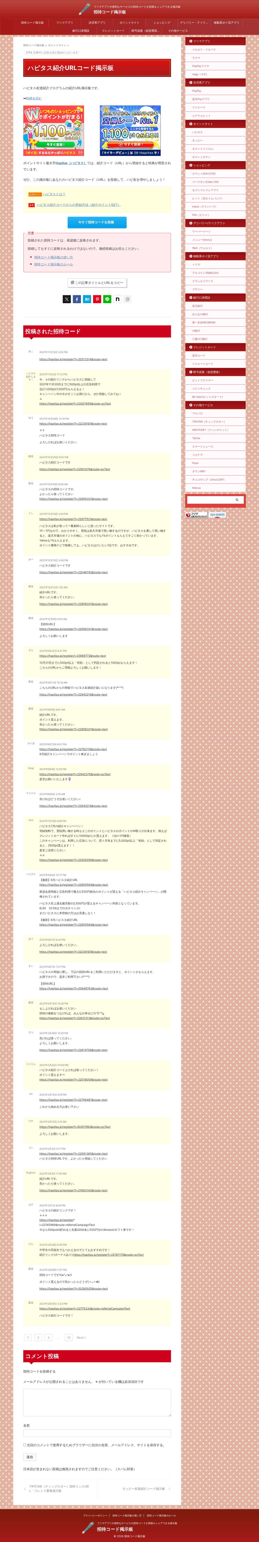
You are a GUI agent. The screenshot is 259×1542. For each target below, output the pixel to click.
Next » (81, 1337)
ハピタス (197, 132)
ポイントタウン (201, 157)
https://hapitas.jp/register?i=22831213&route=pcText (74, 1018)
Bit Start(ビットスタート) (207, 396)
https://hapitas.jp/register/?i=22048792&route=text (73, 572)
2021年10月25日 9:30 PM (53, 457)
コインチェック (201, 388)
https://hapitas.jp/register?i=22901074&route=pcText (74, 469)
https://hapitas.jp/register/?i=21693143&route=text (73, 1190)
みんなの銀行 (200, 314)
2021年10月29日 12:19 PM (54, 418)
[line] (107, 299)
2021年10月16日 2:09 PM (53, 513)
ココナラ (197, 454)
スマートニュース (202, 446)
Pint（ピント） (201, 214)
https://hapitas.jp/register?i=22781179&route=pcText (108, 1254)
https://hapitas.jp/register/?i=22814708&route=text (73, 1050)
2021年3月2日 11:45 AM (53, 1173)
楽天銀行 (197, 305)
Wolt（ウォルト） (202, 248)
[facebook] (77, 299)
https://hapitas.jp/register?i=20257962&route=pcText (74, 1126)
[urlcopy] (127, 299)
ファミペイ (198, 107)
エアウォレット (201, 115)
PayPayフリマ (200, 66)
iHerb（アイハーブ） (205, 206)
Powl (195, 463)
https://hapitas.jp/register (56, 1220)
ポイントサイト (129, 22)
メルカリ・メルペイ (204, 49)
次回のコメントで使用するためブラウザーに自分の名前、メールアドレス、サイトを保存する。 (96, 1445)
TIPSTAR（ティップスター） (209, 421)
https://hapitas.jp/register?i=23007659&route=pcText (75, 403)
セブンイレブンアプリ (205, 190)
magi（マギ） (200, 74)
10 (68, 1337)
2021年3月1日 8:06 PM (52, 1205)
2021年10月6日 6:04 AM (53, 619)
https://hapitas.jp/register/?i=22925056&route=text (73, 860)
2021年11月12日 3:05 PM (53, 352)
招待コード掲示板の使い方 (53, 257)
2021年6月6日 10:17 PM (52, 875)
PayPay (196, 90)
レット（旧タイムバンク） (208, 198)
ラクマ (196, 57)
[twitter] (67, 299)
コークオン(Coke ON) (205, 181)
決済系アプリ (97, 22)
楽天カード (198, 355)
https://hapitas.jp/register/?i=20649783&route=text (73, 988)
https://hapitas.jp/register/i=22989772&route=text (72, 655)
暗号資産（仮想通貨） (146, 30)
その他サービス (178, 30)
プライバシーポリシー (95, 1515)
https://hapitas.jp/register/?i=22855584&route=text (73, 884)
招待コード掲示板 (110, 11)
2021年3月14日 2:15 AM (53, 1121)
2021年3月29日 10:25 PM (53, 1033)
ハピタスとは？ (54, 194)
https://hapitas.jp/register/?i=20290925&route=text (73, 1288)
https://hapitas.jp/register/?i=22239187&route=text (73, 423)
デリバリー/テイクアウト (209, 223)
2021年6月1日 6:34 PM (52, 939)
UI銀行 (196, 330)
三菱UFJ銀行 (200, 339)
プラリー (197, 289)
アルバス (197, 413)
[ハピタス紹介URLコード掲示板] (87, 299)
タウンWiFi (198, 471)
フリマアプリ (64, 22)
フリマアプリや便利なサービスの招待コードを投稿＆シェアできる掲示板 (137, 1523)
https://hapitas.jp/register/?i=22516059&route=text (73, 1079)
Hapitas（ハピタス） (71, 163)
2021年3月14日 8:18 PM (53, 1094)
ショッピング (161, 22)
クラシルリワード (202, 281)
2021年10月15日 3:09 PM (53, 560)
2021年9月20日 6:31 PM (53, 650)
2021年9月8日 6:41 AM (52, 709)
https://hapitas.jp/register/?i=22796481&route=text (73, 1099)
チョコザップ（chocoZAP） (209, 479)
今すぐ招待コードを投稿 (96, 222)
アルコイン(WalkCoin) (205, 272)
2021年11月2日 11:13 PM (53, 374)
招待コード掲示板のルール (53, 264)
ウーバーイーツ (201, 231)
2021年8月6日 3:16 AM (52, 794)
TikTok (196, 438)
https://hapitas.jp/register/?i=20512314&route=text (73, 359)
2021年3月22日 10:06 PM (53, 1065)
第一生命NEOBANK (203, 322)
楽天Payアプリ (201, 99)
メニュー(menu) (202, 239)
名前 (26, 1425)
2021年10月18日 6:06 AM (53, 484)
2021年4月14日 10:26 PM (53, 1003)
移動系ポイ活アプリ (226, 22)
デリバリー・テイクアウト (195, 22)
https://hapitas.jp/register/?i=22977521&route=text (73, 519)
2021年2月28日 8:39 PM (53, 1244)
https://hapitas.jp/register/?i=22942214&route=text (73, 694)
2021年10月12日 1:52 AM (53, 587)
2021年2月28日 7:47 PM (53, 1269)
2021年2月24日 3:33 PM (53, 1303)
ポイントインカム (202, 148)
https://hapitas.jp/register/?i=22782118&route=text (73, 749)
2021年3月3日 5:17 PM (52, 1148)
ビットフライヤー (202, 380)
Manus (196, 487)
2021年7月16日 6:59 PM (52, 820)
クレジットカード (113, 30)
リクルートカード (202, 363)
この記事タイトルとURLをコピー (99, 283)
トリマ (196, 264)
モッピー (197, 140)
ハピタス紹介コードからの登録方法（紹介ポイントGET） (79, 205)
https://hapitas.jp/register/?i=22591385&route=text (73, 1153)
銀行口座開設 (80, 30)
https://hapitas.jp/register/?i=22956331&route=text (73, 498)
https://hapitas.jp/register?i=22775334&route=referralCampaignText (84, 1308)
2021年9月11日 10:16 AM (53, 682)
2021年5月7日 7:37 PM (52, 966)
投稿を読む (34, 98)
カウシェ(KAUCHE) (204, 173)
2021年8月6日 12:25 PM (52, 769)
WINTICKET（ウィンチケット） (211, 429)
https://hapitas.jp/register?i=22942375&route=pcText (74, 774)
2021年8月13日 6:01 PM (53, 744)
